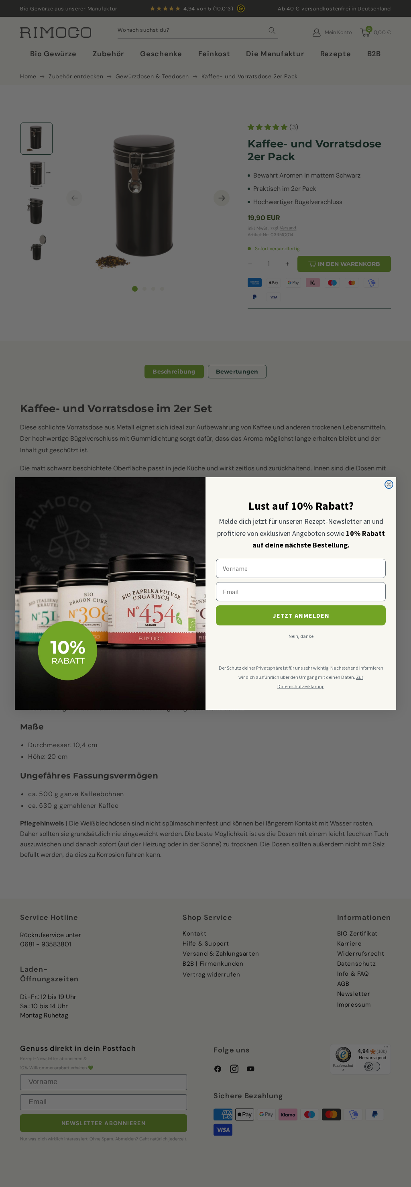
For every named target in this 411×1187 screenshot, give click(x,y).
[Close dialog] (389, 484)
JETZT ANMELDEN (301, 615)
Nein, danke (301, 636)
